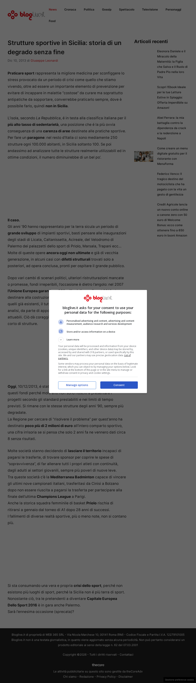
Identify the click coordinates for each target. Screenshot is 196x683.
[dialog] (98, 341)
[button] (98, 339)
